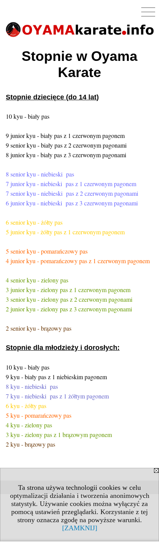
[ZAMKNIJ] (79, 528)
